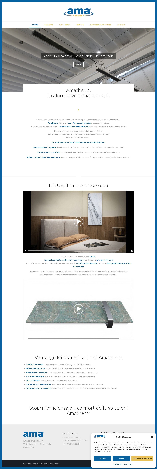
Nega (121, 458)
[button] (152, 437)
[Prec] (4, 60)
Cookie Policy (117, 464)
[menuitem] (35, 25)
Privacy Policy (128, 464)
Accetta (102, 458)
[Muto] (132, 251)
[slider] (73, 250)
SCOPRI (78, 63)
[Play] (25, 251)
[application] (78, 222)
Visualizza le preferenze (142, 458)
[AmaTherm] (78, 11)
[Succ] (153, 60)
